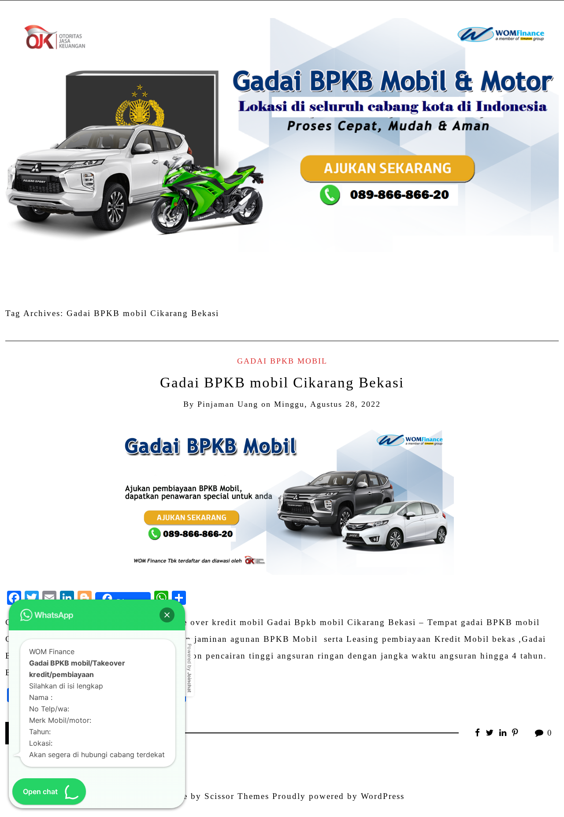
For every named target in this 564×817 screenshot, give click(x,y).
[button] (167, 614)
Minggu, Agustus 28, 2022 (327, 404)
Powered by (189, 668)
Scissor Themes (236, 796)
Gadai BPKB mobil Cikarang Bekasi (282, 382)
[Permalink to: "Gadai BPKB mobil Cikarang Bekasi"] (282, 499)
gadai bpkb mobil (282, 361)
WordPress (382, 796)
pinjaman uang (227, 404)
